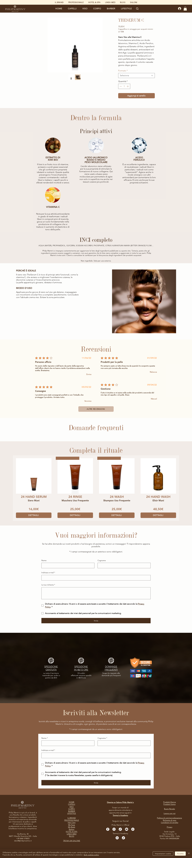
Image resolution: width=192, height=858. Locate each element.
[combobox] (136, 75)
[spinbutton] (124, 86)
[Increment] (128, 86)
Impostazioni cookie (163, 853)
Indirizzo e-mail (48, 572)
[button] (72, 8)
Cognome (102, 560)
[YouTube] (126, 829)
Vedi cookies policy (91, 855)
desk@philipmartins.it (23, 841)
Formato (123, 70)
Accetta (180, 853)
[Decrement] (120, 86)
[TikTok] (120, 829)
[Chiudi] (188, 853)
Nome (43, 560)
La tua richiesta (48, 585)
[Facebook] (107, 829)
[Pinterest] (132, 829)
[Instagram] (114, 829)
